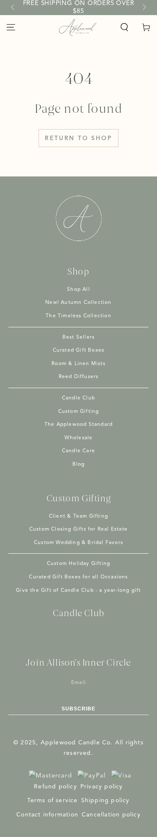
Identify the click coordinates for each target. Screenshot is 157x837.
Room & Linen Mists (78, 363)
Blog (78, 464)
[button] (124, 27)
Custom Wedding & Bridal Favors (78, 542)
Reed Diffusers (79, 376)
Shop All (78, 289)
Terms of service (52, 800)
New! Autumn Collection (78, 302)
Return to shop (78, 138)
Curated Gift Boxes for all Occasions (78, 577)
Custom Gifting (78, 411)
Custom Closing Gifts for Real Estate (78, 529)
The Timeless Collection (78, 316)
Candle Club (78, 398)
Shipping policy (105, 800)
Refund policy (55, 787)
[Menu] (11, 27)
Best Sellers (78, 337)
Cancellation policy (111, 815)
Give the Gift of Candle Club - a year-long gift (78, 590)
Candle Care (78, 450)
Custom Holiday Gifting (78, 563)
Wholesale (78, 438)
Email (78, 682)
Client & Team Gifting (78, 516)
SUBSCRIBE (78, 709)
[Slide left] (13, 7)
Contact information (47, 815)
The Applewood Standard (78, 424)
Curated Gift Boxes (79, 350)
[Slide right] (143, 7)
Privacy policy (101, 787)
